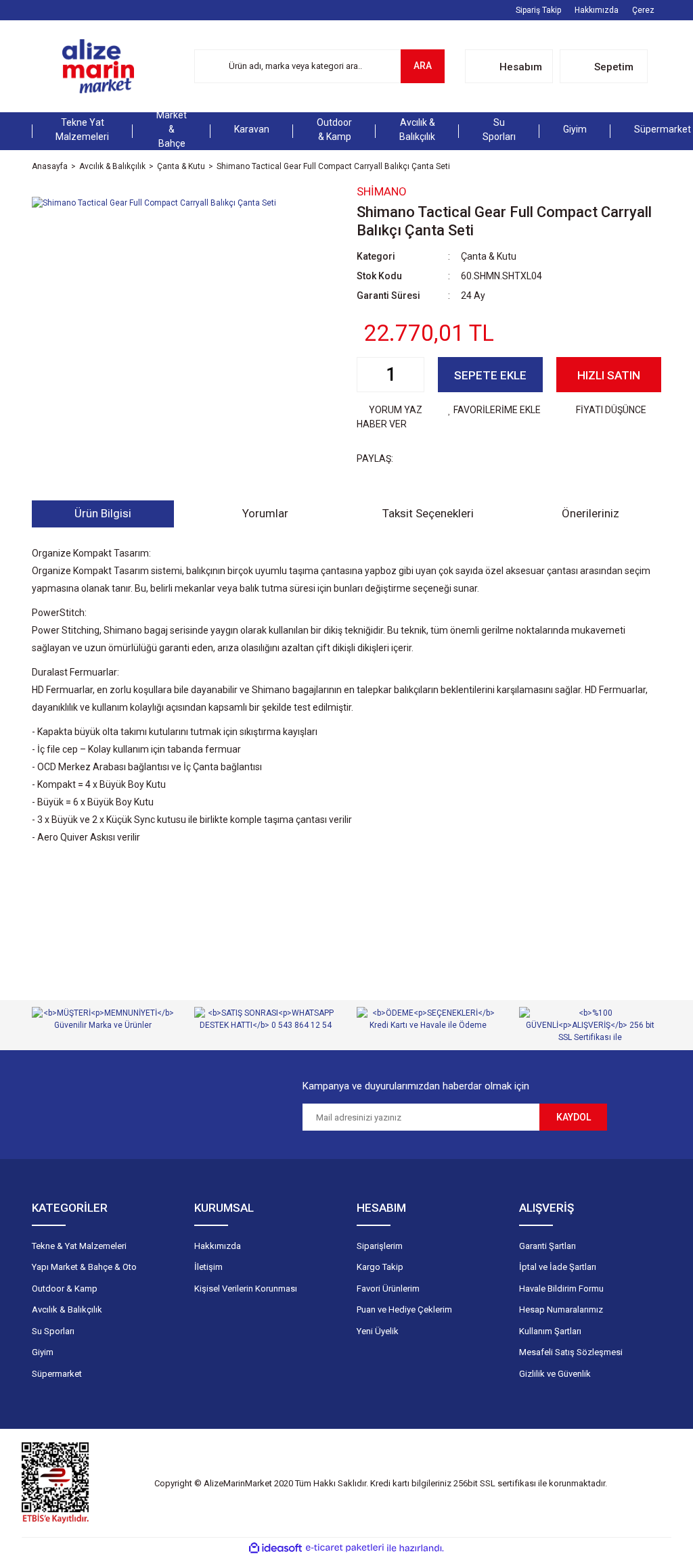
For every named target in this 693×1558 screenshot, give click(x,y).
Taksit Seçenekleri (428, 513)
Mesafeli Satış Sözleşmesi (571, 1352)
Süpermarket (57, 1374)
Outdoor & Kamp (64, 1288)
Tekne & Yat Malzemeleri (79, 1246)
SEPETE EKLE (490, 375)
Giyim (42, 1352)
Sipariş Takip (538, 10)
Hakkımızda (597, 10)
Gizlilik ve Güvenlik (555, 1374)
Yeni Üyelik (378, 1331)
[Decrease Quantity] (367, 375)
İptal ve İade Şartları (557, 1267)
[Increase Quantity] (413, 375)
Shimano (382, 191)
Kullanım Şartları (550, 1331)
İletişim (208, 1267)
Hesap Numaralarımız (561, 1309)
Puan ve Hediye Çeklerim (404, 1309)
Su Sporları (53, 1331)
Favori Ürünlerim (388, 1288)
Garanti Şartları (547, 1246)
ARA (422, 65)
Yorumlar (265, 513)
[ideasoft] (275, 1548)
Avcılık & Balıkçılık (67, 1309)
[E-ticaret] (344, 1548)
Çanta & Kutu (488, 256)
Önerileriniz (590, 513)
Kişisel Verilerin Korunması (245, 1288)
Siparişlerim (380, 1246)
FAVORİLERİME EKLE (497, 409)
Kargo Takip (380, 1267)
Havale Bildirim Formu (561, 1288)
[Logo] (98, 66)
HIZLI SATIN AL (608, 380)
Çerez (643, 10)
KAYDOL (573, 1117)
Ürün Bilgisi (102, 513)
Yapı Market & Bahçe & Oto (84, 1267)
